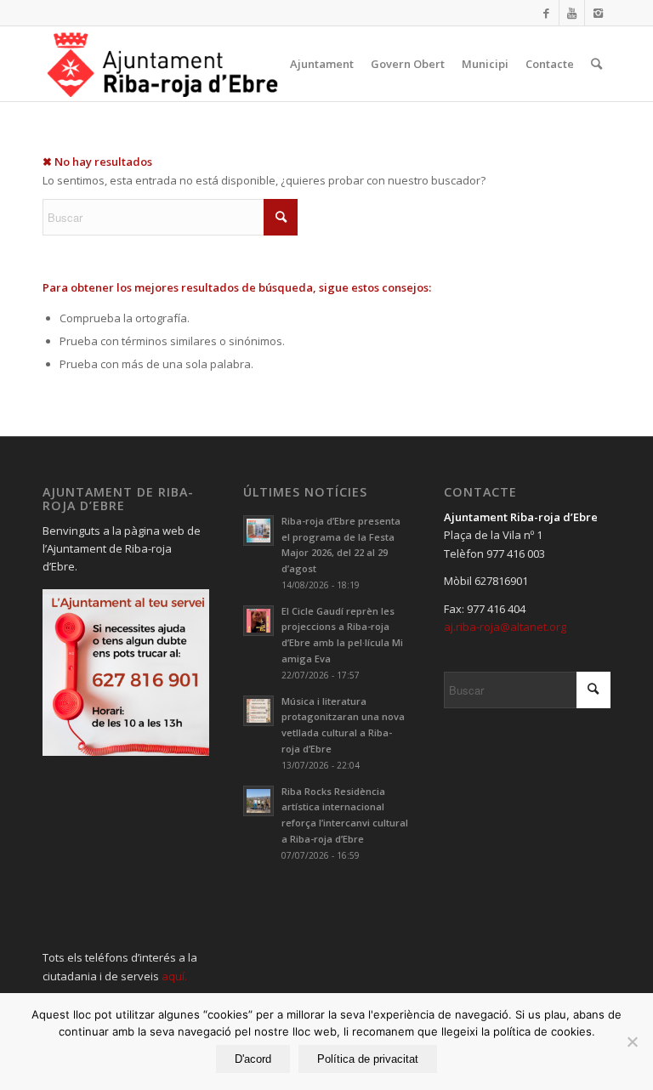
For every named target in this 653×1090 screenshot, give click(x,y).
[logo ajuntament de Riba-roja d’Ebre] (162, 63)
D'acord (253, 1059)
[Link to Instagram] (597, 13)
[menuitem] (321, 63)
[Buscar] (596, 63)
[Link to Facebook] (546, 13)
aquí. (174, 976)
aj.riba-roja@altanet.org (505, 626)
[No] (631, 1041)
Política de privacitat (367, 1059)
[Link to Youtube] (571, 13)
